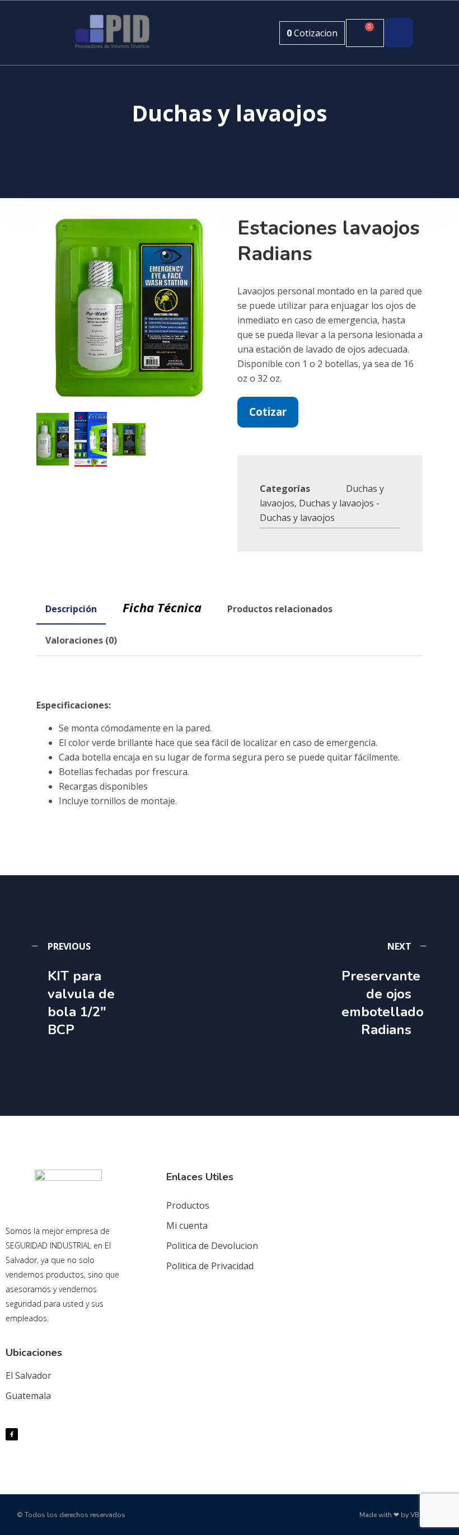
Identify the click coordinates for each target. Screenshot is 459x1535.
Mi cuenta (187, 1225)
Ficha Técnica (162, 607)
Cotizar (268, 411)
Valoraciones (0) (81, 640)
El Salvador (28, 1375)
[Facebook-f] (12, 1434)
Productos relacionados (279, 609)
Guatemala (28, 1396)
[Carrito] (365, 33)
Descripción (71, 609)
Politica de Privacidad (210, 1266)
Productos (187, 1205)
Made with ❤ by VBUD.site (400, 1514)
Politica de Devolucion (212, 1246)
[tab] (71, 609)
